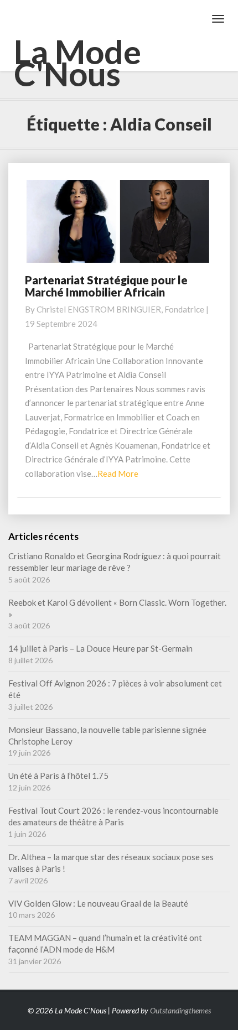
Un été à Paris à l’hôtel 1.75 (58, 776)
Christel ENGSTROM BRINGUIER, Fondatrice (120, 309)
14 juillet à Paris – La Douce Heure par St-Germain (100, 648)
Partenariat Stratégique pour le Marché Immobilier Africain (106, 286)
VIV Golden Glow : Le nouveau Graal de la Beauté (98, 903)
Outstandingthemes (180, 1010)
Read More (117, 473)
